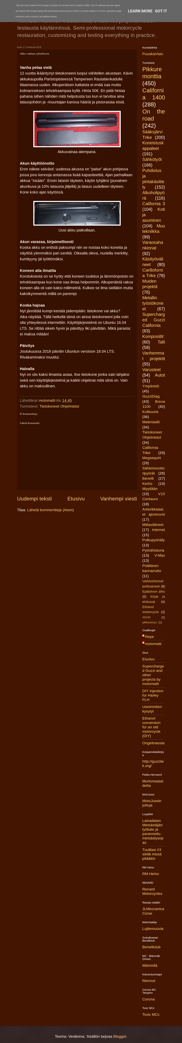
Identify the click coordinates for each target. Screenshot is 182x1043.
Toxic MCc (150, 1014)
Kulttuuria (150, 412)
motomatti (153, 644)
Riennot (148, 981)
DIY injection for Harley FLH (152, 695)
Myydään (150, 489)
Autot (160, 375)
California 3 (153, 203)
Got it (161, 11)
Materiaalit (151, 422)
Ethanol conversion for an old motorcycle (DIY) (151, 727)
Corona (148, 999)
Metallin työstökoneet (152, 303)
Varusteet (151, 369)
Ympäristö (150, 386)
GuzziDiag (151, 396)
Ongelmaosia (153, 743)
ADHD (146, 617)
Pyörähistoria (153, 550)
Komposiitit (152, 336)
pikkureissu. (150, 622)
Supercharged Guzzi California (153, 320)
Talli (161, 342)
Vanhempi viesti (118, 499)
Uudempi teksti (34, 499)
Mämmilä (149, 965)
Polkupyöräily (153, 540)
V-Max (159, 555)
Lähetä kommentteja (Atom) (50, 510)
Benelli (148, 478)
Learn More (140, 11)
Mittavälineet (152, 525)
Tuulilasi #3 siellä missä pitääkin (152, 854)
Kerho (147, 484)
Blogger (119, 1036)
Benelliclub (151, 947)
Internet (158, 530)
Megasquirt (151, 458)
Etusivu (76, 499)
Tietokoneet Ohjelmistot (59, 406)
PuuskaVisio (152, 54)
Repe (149, 637)
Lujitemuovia (152, 929)
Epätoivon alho (153, 591)
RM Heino (150, 874)
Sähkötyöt (152, 159)
